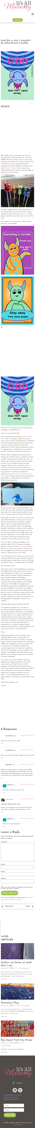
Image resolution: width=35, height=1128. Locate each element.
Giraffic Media (17, 1125)
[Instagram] (20, 1090)
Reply (2, 743)
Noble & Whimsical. (11, 168)
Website (3, 878)
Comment (4, 842)
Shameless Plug (10, 1003)
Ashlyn (8, 799)
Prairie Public (22, 546)
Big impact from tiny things (16, 1040)
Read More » (4, 979)
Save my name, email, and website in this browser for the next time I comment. (17, 888)
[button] (32, 14)
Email (3, 871)
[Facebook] (15, 1090)
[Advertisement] (17, 135)
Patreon (25, 214)
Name (3, 864)
